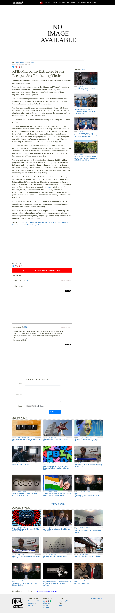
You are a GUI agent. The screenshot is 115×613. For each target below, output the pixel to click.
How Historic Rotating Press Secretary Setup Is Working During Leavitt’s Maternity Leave (85, 134)
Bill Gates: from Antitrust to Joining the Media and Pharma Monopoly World (86, 440)
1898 (26, 280)
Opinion (83, 2)
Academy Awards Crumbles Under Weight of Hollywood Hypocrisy (26, 494)
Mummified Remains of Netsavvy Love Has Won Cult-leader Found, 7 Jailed (26, 440)
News (32, 62)
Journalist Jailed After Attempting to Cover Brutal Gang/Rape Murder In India (57, 494)
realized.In (48, 187)
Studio (89, 2)
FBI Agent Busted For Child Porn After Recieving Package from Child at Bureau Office (56, 468)
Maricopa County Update (20, 465)
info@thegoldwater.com (66, 601)
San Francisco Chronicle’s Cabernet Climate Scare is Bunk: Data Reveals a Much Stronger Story (85, 158)
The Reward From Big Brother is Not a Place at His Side (86, 496)
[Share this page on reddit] (21, 67)
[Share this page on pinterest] (19, 67)
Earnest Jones (19, 62)
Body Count (47, 2)
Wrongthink (47, 607)
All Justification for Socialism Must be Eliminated (55, 440)
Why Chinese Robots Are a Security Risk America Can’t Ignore (85, 89)
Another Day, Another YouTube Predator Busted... (87, 531)
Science (73, 2)
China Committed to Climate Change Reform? (55, 557)
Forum (94, 2)
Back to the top (96, 599)
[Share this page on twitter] (13, 67)
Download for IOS (33, 601)
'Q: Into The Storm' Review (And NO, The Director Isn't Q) (25, 530)
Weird (78, 2)
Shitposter (46, 603)
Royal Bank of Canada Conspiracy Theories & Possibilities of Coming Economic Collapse (57, 583)
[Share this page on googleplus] (17, 67)
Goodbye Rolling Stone (81, 583)
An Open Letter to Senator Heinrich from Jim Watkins (56, 530)
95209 (26, 327)
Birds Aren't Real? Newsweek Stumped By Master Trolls (88, 465)
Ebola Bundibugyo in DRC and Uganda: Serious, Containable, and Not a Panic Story (85, 111)
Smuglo (45, 605)
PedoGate (55, 2)
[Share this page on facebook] (15, 67)
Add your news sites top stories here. (47, 591)
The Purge (62, 2)
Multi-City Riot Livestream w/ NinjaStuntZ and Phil (88, 557)
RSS (60, 605)
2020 (67, 2)
